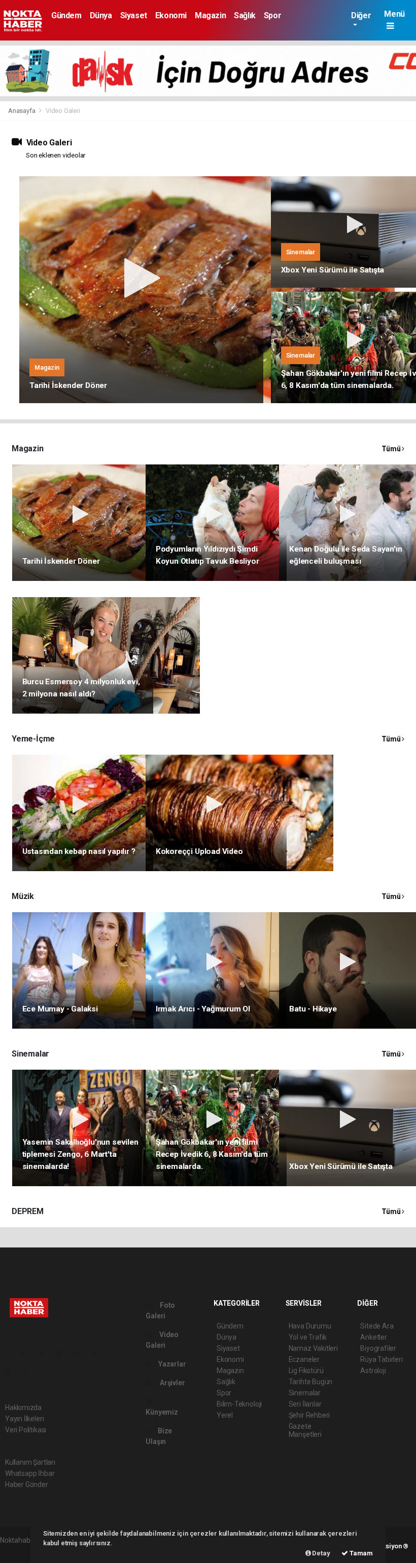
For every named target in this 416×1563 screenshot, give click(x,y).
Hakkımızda (23, 1407)
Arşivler (171, 1383)
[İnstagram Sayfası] (45, 1353)
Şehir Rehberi (309, 1415)
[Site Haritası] (11, 1373)
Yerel (225, 1415)
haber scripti (19, 1551)
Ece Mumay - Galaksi (60, 1008)
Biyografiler (378, 1348)
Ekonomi (171, 15)
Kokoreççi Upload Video (199, 851)
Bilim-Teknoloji (239, 1404)
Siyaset (133, 15)
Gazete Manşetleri (305, 1430)
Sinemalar (305, 1393)
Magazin (210, 15)
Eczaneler (304, 1359)
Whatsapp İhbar (29, 1473)
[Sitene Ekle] (29, 1373)
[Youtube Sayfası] (63, 1353)
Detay (320, 1553)
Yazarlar (171, 1364)
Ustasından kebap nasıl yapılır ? (78, 851)
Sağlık (245, 15)
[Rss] (99, 1353)
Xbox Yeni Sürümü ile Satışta (333, 270)
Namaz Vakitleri (313, 1348)
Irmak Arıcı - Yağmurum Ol (203, 1008)
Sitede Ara (376, 1326)
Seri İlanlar (305, 1404)
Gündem (66, 15)
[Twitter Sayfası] (26, 1353)
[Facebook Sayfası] (10, 1353)
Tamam (360, 1553)
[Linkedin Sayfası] (81, 1353)
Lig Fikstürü (306, 1370)
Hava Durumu (310, 1326)
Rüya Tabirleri (381, 1359)
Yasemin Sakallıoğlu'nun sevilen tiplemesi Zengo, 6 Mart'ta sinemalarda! (80, 1154)
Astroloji (373, 1370)
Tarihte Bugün (311, 1382)
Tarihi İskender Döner (68, 385)
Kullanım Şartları (30, 1462)
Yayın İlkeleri (24, 1419)
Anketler (373, 1337)
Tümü (392, 449)
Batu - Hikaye (313, 1008)
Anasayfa (22, 110)
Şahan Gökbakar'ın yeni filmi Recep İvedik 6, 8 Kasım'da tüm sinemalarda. (212, 1154)
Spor (272, 15)
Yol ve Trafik (308, 1337)
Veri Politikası (25, 1430)
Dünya (101, 15)
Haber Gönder (26, 1484)
